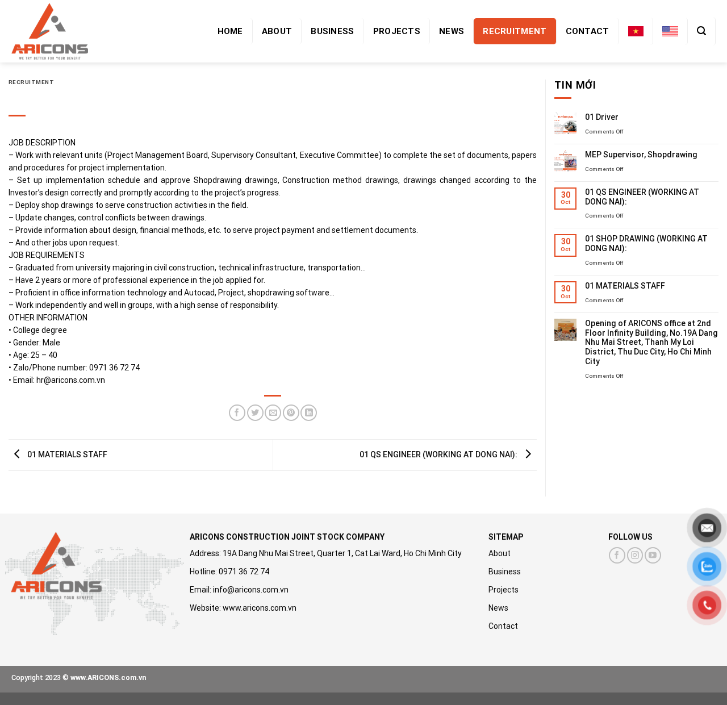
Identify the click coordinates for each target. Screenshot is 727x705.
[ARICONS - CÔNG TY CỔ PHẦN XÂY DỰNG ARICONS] (51, 31)
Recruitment (514, 31)
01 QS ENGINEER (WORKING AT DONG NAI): (439, 454)
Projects (396, 31)
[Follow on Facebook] (617, 555)
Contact (587, 31)
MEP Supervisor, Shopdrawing (641, 154)
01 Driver (602, 117)
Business (332, 31)
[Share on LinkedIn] (308, 412)
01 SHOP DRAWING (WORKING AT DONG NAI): (646, 243)
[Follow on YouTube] (653, 555)
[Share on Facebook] (237, 412)
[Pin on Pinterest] (291, 412)
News (451, 31)
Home (230, 31)
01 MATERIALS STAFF (66, 454)
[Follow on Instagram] (635, 555)
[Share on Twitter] (255, 412)
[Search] (702, 31)
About (277, 31)
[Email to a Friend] (273, 412)
